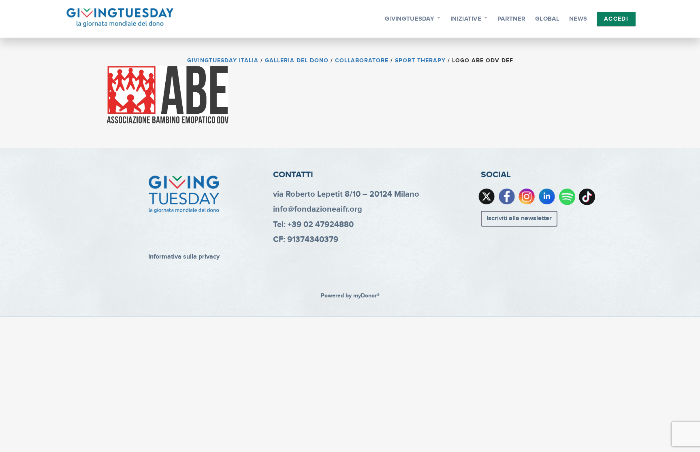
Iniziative (465, 19)
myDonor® (366, 296)
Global (547, 19)
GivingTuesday (409, 19)
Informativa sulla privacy (184, 257)
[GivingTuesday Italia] (120, 18)
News (578, 19)
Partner (511, 19)
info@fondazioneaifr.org (317, 209)
